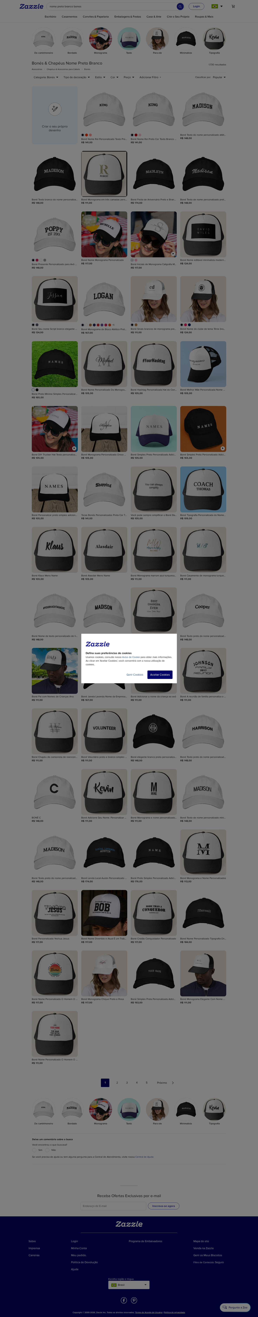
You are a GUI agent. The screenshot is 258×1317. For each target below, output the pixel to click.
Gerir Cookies (135, 674)
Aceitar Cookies (160, 674)
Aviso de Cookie (131, 657)
